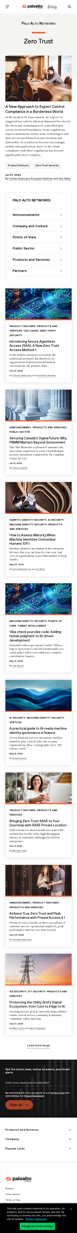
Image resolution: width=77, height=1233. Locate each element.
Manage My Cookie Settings (37, 1226)
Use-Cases (30, 330)
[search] (68, 6)
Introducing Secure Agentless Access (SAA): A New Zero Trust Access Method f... (34, 345)
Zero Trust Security (47, 165)
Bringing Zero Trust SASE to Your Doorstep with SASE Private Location (38, 823)
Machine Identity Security (28, 524)
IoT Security (36, 991)
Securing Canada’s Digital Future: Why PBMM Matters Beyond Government (38, 440)
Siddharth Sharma (46, 375)
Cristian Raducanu (19, 178)
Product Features (18, 165)
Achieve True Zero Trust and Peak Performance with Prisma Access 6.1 (37, 915)
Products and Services (49, 427)
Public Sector (19, 431)
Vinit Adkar (64, 178)
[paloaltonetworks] (32, 6)
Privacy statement (36, 1219)
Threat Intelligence (31, 625)
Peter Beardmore (22, 569)
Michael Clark (20, 850)
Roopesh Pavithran (42, 178)
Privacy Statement (34, 1096)
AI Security (56, 519)
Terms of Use (57, 1093)
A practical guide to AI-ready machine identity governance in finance (38, 730)
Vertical (15, 722)
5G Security (17, 991)
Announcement (20, 427)
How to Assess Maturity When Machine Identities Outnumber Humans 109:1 (32, 539)
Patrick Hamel (20, 468)
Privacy (9, 1188)
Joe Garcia (18, 665)
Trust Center (12, 1194)
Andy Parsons (20, 758)
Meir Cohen (19, 1028)
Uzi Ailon (40, 569)
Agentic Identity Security (27, 519)
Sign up (16, 1105)
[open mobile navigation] (9, 6)
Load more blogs (38, 1045)
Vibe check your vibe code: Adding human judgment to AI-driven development (35, 636)
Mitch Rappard (37, 1028)
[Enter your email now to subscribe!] (38, 1085)
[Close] (71, 1209)
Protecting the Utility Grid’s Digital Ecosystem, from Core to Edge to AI (37, 1004)
